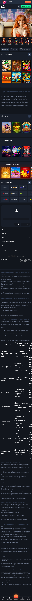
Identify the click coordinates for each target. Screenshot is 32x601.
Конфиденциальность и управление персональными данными (12, 250)
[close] (1, 2)
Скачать (28, 2)
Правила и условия (7, 245)
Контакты (4, 233)
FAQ (3, 237)
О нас (3, 229)
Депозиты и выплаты (8, 241)
